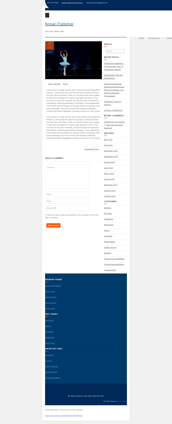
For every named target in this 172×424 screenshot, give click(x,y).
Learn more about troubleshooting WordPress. (64, 415)
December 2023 (111, 185)
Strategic (107, 253)
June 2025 (108, 168)
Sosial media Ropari (53, 286)
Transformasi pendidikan (114, 264)
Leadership (108, 219)
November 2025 (111, 151)
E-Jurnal (48, 361)
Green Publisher (51, 366)
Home (141, 38)
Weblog (48, 326)
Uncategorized (110, 270)
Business (107, 208)
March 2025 (109, 173)
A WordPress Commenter (114, 122)
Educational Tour (91, 149)
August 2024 (109, 179)
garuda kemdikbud (52, 378)
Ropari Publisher (59, 24)
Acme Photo (50, 343)
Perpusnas (49, 355)
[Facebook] (47, 388)
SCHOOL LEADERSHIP (113, 110)
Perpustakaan (109, 242)
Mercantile (49, 320)
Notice (65, 84)
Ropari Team (50, 291)
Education (108, 213)
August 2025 (109, 162)
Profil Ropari (50, 308)
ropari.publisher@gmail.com (72, 3)
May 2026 (108, 139)
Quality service (110, 247)
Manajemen (108, 225)
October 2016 (109, 196)
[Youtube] (56, 388)
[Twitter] (51, 388)
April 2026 (108, 145)
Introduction (154, 38)
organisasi (108, 236)
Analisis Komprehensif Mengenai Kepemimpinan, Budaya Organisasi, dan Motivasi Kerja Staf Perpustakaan (114, 90)
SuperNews (50, 337)
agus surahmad (54, 84)
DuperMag (49, 332)
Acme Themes (122, 401)
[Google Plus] (60, 388)
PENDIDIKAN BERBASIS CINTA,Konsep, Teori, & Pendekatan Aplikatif (114, 66)
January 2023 (110, 190)
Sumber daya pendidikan (114, 259)
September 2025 (111, 156)
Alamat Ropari (50, 297)
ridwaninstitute (51, 372)
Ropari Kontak (50, 303)
